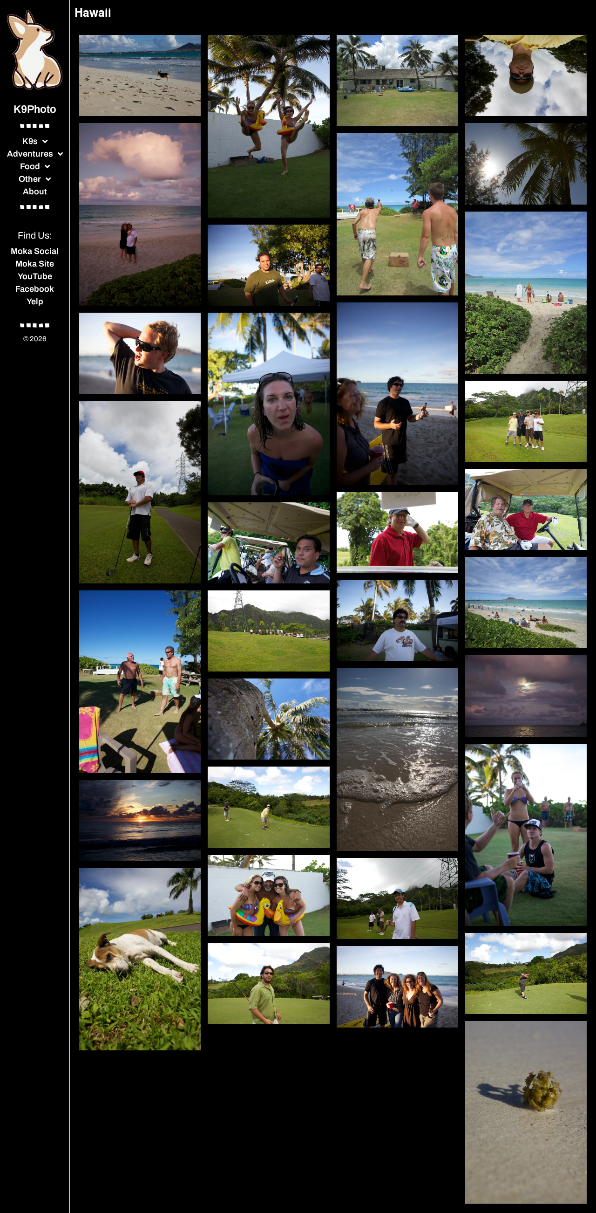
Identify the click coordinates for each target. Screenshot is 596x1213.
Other (30, 179)
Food (30, 166)
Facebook (34, 289)
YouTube (35, 276)
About (35, 191)
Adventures (30, 153)
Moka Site (34, 263)
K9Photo (35, 109)
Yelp (35, 301)
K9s (30, 141)
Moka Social (35, 251)
